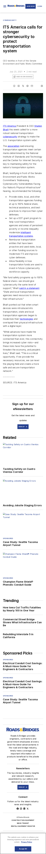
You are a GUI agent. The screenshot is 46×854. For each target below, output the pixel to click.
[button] (5, 6)
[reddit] (27, 86)
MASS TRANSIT (23, 823)
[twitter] (23, 86)
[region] (23, 843)
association (13, 146)
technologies (26, 319)
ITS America (10, 126)
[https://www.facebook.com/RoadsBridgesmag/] (17, 808)
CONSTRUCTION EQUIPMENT (23, 820)
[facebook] (14, 86)
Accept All (23, 849)
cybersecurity (10, 136)
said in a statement (29, 288)
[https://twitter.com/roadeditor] (27, 808)
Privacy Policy (26, 842)
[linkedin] (18, 86)
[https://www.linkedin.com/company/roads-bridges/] (24, 808)
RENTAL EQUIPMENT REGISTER (23, 826)
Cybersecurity (10, 20)
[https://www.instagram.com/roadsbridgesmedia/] (21, 808)
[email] (32, 86)
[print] (42, 86)
